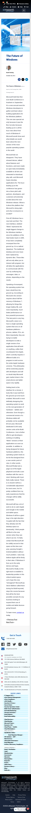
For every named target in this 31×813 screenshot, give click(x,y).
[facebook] (19, 79)
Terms (12, 802)
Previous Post (12, 620)
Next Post (9, 622)
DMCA (19, 802)
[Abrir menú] (24, 10)
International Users (20, 799)
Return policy (8, 799)
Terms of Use (21, 797)
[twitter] (22, 79)
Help (14, 795)
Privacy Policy (22, 795)
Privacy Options (10, 797)
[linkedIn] (26, 79)
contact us (20, 612)
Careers (7, 795)
